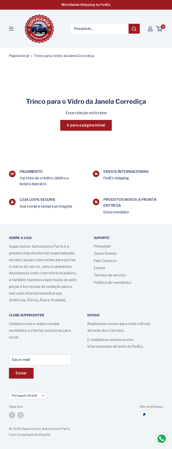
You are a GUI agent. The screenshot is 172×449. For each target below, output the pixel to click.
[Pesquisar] (134, 29)
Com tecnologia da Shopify (30, 434)
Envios (99, 268)
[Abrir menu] (11, 28)
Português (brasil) (24, 395)
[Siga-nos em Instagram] (20, 415)
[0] (159, 28)
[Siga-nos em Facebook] (12, 415)
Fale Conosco (105, 261)
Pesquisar (102, 246)
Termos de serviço (110, 275)
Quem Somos (105, 253)
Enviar (21, 373)
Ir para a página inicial (86, 125)
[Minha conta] (150, 28)
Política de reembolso (112, 282)
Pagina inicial (19, 56)
